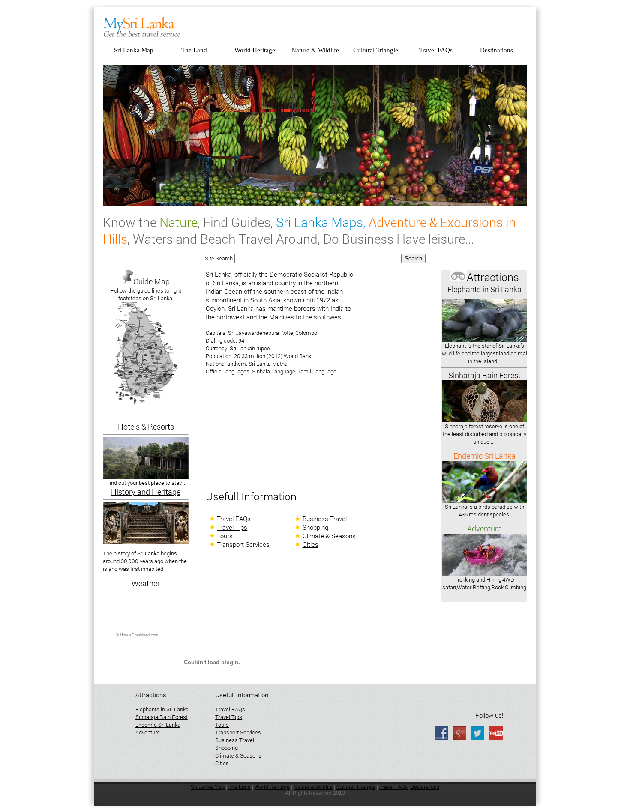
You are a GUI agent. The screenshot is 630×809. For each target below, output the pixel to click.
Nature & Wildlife (315, 50)
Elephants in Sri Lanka (162, 709)
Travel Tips (232, 527)
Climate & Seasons (329, 535)
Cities (310, 544)
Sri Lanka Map (133, 50)
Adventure (147, 732)
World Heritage (254, 50)
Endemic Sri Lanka (157, 724)
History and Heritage (145, 492)
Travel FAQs (436, 50)
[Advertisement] (270, 435)
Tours (225, 535)
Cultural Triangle (375, 50)
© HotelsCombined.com (137, 635)
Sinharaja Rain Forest (161, 717)
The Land (194, 50)
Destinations (496, 50)
